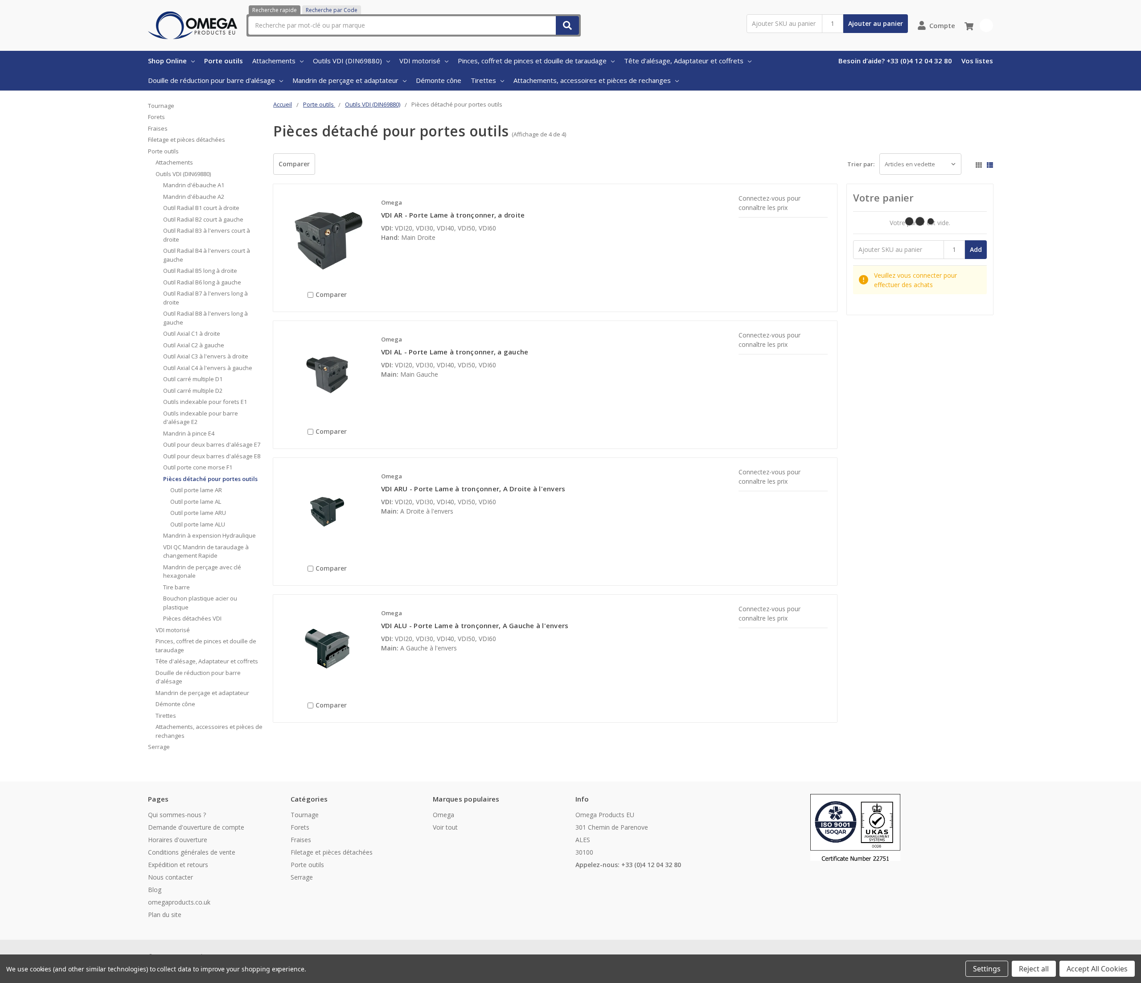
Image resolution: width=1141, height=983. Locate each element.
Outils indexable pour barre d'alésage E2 (200, 417)
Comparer (294, 164)
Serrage (159, 747)
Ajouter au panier (875, 23)
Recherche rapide (274, 10)
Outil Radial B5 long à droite (200, 271)
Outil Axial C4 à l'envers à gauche (207, 368)
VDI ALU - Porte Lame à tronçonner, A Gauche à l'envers (475, 625)
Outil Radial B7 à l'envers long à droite (205, 297)
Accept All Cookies (1097, 969)
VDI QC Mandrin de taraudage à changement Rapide (206, 551)
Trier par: (860, 164)
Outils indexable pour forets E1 (205, 402)
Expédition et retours (178, 864)
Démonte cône (438, 80)
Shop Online (167, 60)
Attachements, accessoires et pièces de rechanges (592, 80)
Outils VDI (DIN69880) (347, 60)
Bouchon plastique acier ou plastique (200, 602)
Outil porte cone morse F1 (197, 467)
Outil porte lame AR (196, 490)
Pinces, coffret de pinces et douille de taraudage (532, 60)
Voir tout (445, 827)
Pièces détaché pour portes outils (210, 479)
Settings (987, 969)
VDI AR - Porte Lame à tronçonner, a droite (453, 214)
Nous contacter (170, 877)
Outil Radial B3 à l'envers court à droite (206, 234)
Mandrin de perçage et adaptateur (345, 80)
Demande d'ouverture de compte (196, 827)
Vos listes (977, 60)
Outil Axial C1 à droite (191, 333)
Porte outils (223, 60)
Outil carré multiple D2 (192, 391)
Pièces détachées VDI (192, 618)
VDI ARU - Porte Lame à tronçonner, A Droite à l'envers (473, 488)
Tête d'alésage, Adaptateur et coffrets (683, 60)
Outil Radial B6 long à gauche (202, 282)
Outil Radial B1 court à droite (201, 208)
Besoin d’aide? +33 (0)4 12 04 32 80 (895, 60)
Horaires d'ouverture (177, 839)
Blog (154, 889)
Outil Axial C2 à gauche (193, 345)
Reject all (1034, 969)
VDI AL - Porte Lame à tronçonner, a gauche (455, 351)
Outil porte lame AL (195, 502)
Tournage (161, 106)
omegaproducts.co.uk (179, 902)
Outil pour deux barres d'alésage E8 (211, 456)
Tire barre (176, 587)
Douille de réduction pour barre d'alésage (211, 80)
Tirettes (483, 80)
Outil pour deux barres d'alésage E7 (211, 444)
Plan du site (164, 914)
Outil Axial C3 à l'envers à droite (205, 356)
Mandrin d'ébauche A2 (193, 197)
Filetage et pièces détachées (186, 140)
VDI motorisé (419, 60)
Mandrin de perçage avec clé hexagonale (202, 571)
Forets (156, 117)
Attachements (274, 60)
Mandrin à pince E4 (188, 433)
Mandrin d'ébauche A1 (193, 185)
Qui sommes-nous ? (177, 814)
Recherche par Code (331, 10)
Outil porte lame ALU (197, 524)
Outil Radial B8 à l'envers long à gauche (205, 317)
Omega (443, 814)
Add (976, 249)
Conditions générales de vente (191, 852)
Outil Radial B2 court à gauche (203, 219)
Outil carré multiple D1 (192, 379)
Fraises (158, 128)
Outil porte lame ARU (198, 513)
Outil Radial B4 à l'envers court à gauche (206, 255)
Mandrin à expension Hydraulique (209, 535)
